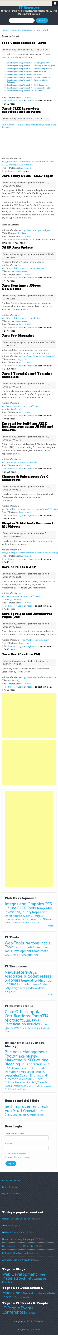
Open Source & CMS (18, 916)
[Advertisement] (29, 715)
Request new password (18, 1157)
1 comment (23, 239)
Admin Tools (20, 954)
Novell (44, 1024)
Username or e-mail (15, 1133)
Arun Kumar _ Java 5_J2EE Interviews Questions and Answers (29, 126)
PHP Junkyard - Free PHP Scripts (17, 1246)
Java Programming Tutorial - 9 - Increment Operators (29, 88)
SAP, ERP (32, 1028)
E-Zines (16, 1297)
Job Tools (23, 984)
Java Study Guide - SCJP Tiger (27, 176)
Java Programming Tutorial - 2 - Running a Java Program (31, 66)
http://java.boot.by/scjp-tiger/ (36, 230)
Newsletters (21, 271)
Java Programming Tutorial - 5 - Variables (24, 74)
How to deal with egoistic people (18, 1239)
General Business (32, 1079)
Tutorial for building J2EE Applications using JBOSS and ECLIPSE (27, 427)
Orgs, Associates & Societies (24, 974)
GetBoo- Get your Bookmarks (16, 1218)
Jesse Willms (8, 1225)
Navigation (55, 3)
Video (31, 988)
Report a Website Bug (11, 1193)
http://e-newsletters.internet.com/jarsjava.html (24, 268)
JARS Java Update (17, 247)
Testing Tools (23, 947)
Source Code (38, 984)
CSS (48, 904)
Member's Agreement (11, 1180)
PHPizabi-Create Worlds (13, 1232)
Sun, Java (22, 233)
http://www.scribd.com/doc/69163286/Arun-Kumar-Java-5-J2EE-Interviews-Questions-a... (29, 163)
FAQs (17, 680)
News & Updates (34, 1293)
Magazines (22, 359)
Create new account (16, 1153)
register (30, 100)
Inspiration (39, 912)
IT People (11, 1308)
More (50, 925)
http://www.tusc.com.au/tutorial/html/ (19, 462)
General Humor (35, 1110)
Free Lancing (22, 1068)
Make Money (26, 1056)
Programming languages (22, 29)
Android (39, 988)
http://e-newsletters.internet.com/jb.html (21, 318)
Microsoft (14, 1020)
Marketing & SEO (20, 1060)
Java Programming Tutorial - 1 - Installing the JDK (28, 63)
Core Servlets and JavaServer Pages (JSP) (27, 615)
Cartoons (11, 1114)
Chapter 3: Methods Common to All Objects (29, 525)
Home (4, 29)
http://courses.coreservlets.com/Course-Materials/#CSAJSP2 (21, 598)
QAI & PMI (12, 1028)
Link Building (41, 1068)
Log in (21, 100)
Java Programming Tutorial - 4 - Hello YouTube (26, 71)
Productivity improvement (30, 1114)
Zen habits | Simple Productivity (17, 1259)
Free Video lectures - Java (24, 43)
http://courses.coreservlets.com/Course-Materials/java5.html (21, 408)
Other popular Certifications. (23, 1014)
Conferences (13, 1312)
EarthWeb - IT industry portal (16, 1252)
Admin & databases (30, 922)
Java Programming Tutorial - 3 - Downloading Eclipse (29, 69)
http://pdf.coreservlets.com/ (35, 639)
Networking (32, 954)
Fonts (17, 922)
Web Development (19, 1274)
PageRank (20, 1089)
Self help (26, 1278)
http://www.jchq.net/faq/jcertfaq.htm (39, 677)
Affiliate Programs (15, 1082)
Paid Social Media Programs (34, 1086)
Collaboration (31, 1064)
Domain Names (15, 1072)
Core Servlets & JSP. (19, 567)
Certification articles (22, 1024)
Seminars (30, 1312)
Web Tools (14, 943)
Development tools (26, 951)
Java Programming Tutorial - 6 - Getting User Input (28, 77)
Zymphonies (35, 1329)
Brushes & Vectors (31, 919)
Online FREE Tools (20, 908)
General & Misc (33, 980)
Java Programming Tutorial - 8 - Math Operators (27, 85)
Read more (9, 100)
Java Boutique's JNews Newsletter (21, 287)
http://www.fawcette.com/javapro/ (38, 356)
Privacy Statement (10, 1187)
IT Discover (29, 7)
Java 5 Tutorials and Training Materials (27, 375)
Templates (44, 908)
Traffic (16, 1086)
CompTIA (40, 1016)
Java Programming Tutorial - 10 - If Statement (26, 91)
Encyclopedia (19, 988)
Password (10, 1143)
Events (27, 1308)
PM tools (32, 943)
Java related (25, 97)
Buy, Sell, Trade (35, 1082)
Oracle (23, 1028)
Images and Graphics (24, 904)
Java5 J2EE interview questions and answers (21, 110)
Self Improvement (22, 1106)
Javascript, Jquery (18, 911)
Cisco (10, 1012)
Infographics (11, 991)
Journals (25, 1297)
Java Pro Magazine (18, 336)
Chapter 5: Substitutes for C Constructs (25, 478)
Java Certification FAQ (21, 654)
